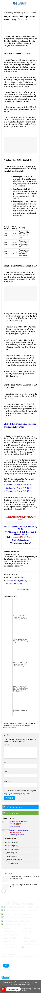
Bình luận (6, 745)
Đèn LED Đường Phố (11, 842)
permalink (13, 728)
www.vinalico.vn (22, 924)
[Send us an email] (10, 972)
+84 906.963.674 (15, 833)
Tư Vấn (6, 13)
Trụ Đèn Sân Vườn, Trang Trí (13, 860)
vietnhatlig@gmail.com (17, 835)
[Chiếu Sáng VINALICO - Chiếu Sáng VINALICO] (20, 3)
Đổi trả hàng (28, 932)
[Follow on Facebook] (3, 972)
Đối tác (26, 935)
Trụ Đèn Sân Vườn (9, 941)
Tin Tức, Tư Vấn (9, 947)
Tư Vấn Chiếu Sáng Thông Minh (17, 13)
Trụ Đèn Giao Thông (11, 856)
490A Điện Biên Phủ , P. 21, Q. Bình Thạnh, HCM (23, 907)
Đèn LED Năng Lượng (11, 846)
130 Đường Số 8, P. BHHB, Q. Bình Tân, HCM (22, 911)
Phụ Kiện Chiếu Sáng (11, 863)
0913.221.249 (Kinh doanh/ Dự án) (21, 914)
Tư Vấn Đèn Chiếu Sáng (9, 725)
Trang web (7, 781)
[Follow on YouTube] (14, 972)
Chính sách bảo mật (30, 941)
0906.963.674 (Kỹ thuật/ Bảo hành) (21, 918)
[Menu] (2, 3)
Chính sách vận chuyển (31, 944)
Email (6, 772)
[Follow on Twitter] (7, 972)
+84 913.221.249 (15, 824)
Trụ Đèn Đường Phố (11, 853)
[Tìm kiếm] (39, 3)
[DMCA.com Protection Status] (5, 977)
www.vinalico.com (10, 924)
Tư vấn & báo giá (12, 813)
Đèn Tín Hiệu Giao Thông (12, 849)
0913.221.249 (13, 989)
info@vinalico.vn (15, 826)
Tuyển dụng (27, 938)
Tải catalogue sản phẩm (14, 807)
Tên (5, 762)
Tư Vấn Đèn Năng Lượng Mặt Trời (16, 14)
